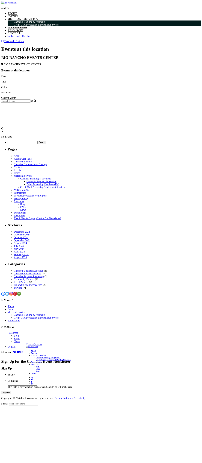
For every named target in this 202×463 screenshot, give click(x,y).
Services (18, 287)
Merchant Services (23, 175)
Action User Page (23, 158)
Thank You (19, 215)
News (23, 209)
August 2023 (20, 257)
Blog (22, 204)
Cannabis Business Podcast (27, 273)
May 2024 (19, 248)
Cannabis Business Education (28, 270)
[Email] (19, 294)
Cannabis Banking (23, 161)
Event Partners (21, 282)
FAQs (23, 207)
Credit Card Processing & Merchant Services (42, 187)
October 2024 (21, 237)
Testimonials (20, 212)
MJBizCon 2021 (22, 190)
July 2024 (19, 246)
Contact (18, 167)
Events (17, 170)
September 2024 (22, 240)
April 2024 (19, 251)
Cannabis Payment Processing (41, 181)
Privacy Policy (21, 198)
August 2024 (20, 243)
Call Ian (25, 36)
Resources (19, 201)
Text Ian (14, 36)
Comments (13, 380)
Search (4, 403)
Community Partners (24, 279)
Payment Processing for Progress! (30, 195)
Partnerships (20, 192)
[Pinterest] (15, 294)
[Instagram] (11, 294)
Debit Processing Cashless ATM (43, 184)
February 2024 (21, 254)
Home (17, 173)
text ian (31, 344)
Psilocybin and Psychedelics (28, 285)
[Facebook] (3, 294)
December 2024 (22, 231)
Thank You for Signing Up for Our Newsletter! (37, 218)
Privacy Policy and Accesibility (70, 398)
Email (11, 374)
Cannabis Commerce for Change (30, 164)
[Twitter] (7, 294)
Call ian (39, 344)
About (17, 156)
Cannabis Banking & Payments (35, 178)
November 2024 (22, 234)
